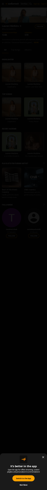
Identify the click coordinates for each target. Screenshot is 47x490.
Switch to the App (23, 478)
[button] (23, 245)
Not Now (23, 485)
